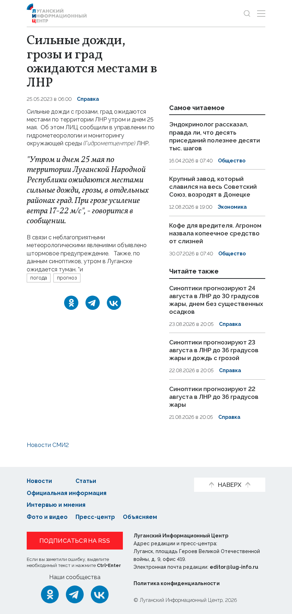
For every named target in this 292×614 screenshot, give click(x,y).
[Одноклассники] (71, 303)
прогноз (67, 278)
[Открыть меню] (261, 13)
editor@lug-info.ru (234, 567)
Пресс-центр (95, 517)
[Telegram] (92, 303)
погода (38, 278)
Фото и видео (47, 517)
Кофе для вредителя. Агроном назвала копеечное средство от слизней (215, 233)
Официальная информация (66, 493)
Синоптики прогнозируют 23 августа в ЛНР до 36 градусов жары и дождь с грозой (214, 350)
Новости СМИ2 (48, 445)
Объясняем (140, 517)
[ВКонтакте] (114, 303)
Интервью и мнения (56, 504)
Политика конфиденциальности (177, 583)
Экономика (232, 207)
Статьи (85, 481)
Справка (88, 99)
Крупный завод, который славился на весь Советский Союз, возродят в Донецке (213, 186)
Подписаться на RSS (75, 540)
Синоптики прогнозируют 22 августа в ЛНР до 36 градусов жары (214, 396)
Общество (231, 160)
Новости (39, 481)
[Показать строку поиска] (247, 13)
